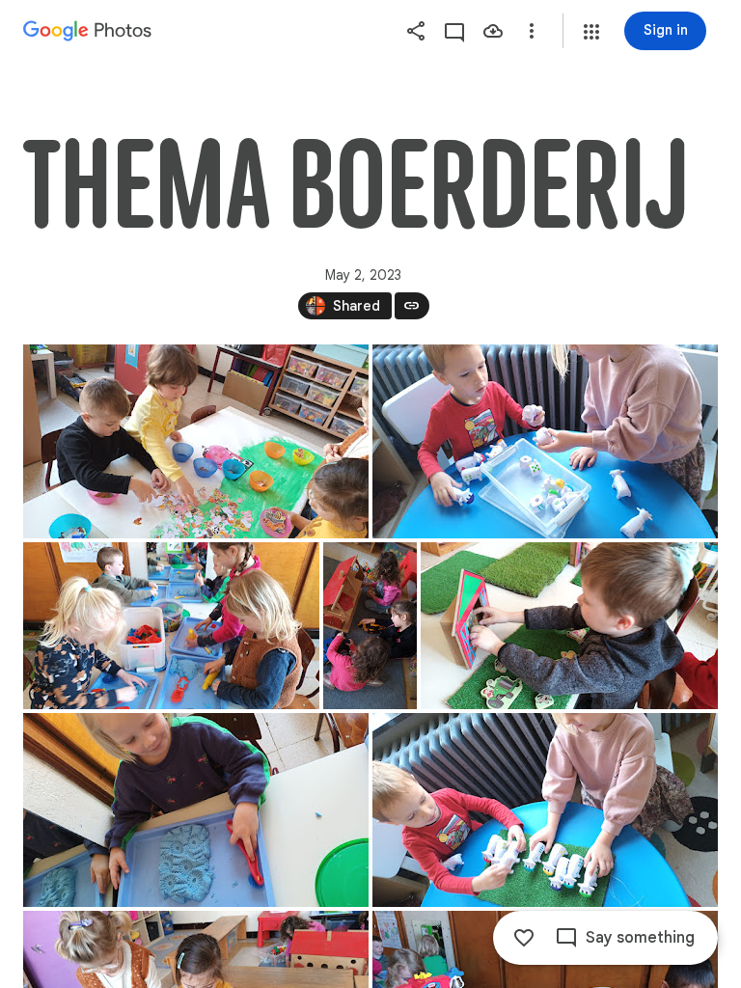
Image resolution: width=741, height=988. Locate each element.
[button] (591, 32)
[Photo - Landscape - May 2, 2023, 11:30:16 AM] (196, 441)
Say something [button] (640, 937)
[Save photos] (493, 31)
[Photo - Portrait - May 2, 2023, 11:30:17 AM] (370, 625)
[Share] (416, 31)
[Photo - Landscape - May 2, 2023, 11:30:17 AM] (545, 441)
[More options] (531, 31)
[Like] (524, 938)
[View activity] (454, 31)
